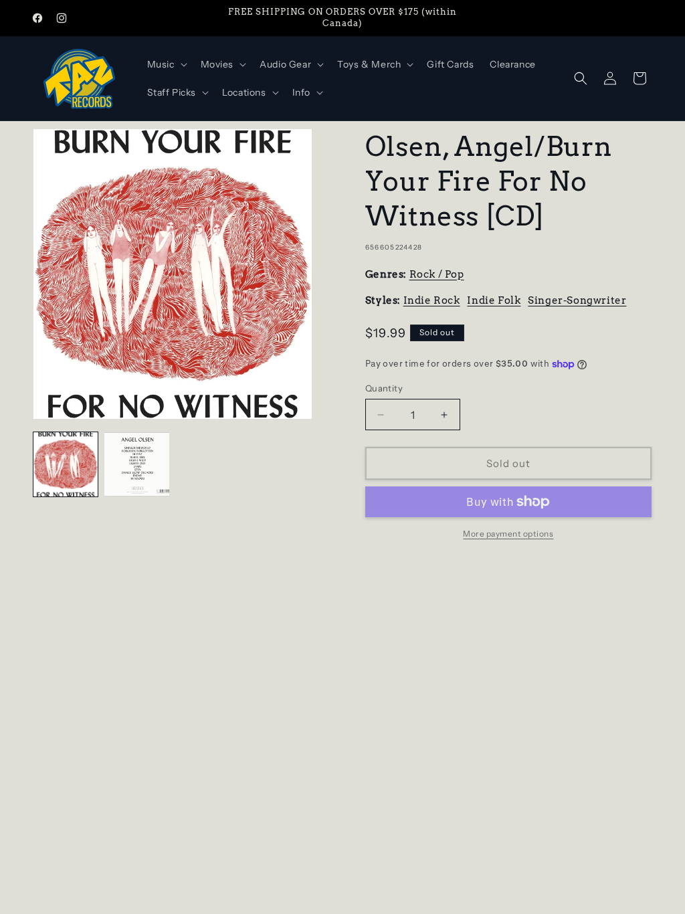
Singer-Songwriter (577, 300)
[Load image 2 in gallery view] (136, 464)
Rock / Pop (436, 274)
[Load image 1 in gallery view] (65, 464)
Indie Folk (493, 300)
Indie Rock (431, 300)
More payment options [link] (508, 534)
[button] (166, 64)
